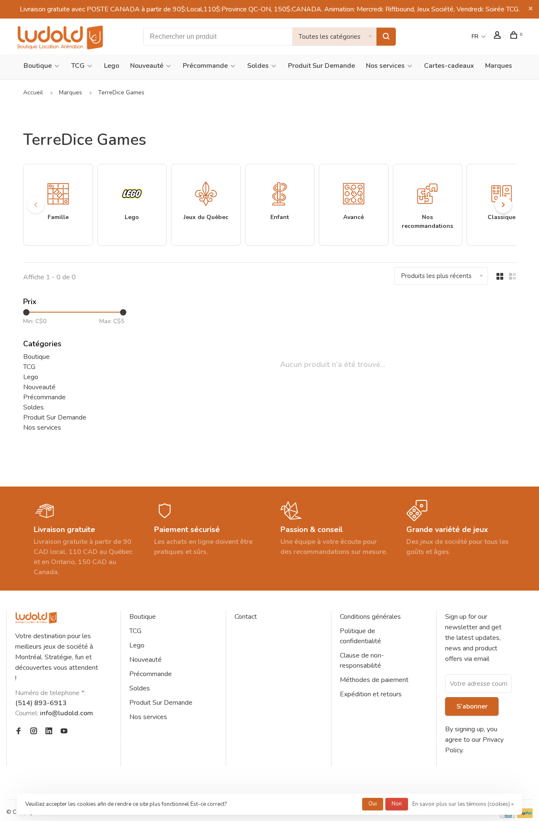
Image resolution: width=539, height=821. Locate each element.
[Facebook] (18, 731)
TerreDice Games (121, 92)
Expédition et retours (371, 694)
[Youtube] (64, 731)
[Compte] (498, 36)
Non (397, 804)
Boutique (38, 65)
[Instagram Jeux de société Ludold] (33, 731)
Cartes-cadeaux (449, 65)
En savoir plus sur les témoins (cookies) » (463, 804)
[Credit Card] (507, 816)
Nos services (385, 65)
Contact (246, 616)
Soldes (258, 65)
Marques (498, 65)
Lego (111, 65)
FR (475, 36)
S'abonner (472, 706)
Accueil (33, 92)
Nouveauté (146, 65)
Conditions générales (370, 616)
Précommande (205, 65)
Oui (372, 804)
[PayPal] (525, 816)
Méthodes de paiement (374, 680)
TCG (78, 65)
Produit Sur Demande (321, 65)
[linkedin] (48, 731)
